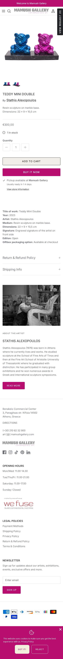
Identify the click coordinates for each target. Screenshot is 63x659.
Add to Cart (31, 161)
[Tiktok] (16, 452)
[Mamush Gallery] (31, 11)
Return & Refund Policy (19, 258)
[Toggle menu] (3, 11)
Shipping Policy (12, 531)
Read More (14, 385)
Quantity (8, 140)
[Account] (52, 11)
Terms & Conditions (14, 546)
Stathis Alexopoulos (21, 100)
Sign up (11, 590)
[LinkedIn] (28, 452)
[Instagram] (10, 452)
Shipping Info (12, 269)
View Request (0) (60, 21)
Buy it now (31, 172)
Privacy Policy (11, 536)
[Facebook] (4, 452)
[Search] (10, 11)
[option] (31, 46)
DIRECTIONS (10, 422)
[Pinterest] (22, 452)
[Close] (60, 629)
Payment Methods (13, 526)
